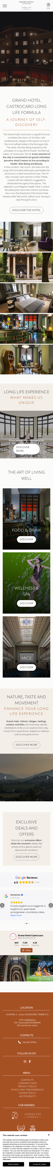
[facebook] (30, 1055)
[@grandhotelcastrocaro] (13, 930)
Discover (26, 539)
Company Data (27, 1077)
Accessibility (27, 1090)
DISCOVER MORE (22, 449)
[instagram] (25, 1055)
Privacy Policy (27, 1080)
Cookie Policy (28, 1086)
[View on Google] (6, 896)
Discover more (26, 744)
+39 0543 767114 (29, 1036)
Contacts (27, 1073)
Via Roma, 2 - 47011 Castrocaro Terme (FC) (27, 1008)
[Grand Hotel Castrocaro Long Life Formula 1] (26, 237)
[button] (5, 777)
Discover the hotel (26, 210)
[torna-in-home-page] (26, 5)
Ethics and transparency (27, 1083)
